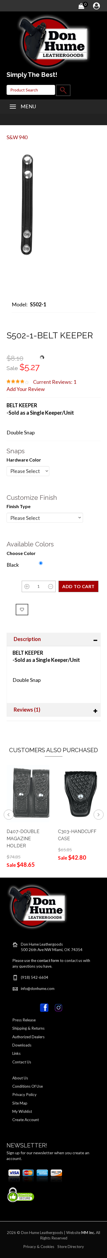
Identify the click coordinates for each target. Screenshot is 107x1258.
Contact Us (21, 1062)
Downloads (21, 1045)
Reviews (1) (27, 709)
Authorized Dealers (28, 1037)
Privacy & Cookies (38, 1246)
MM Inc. (88, 1232)
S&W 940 (17, 137)
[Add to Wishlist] (22, 609)
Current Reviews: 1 (54, 382)
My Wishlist (22, 1111)
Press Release (24, 1020)
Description (27, 639)
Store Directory (70, 1246)
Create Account (25, 1119)
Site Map (19, 1103)
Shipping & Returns (28, 1028)
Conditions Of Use (27, 1086)
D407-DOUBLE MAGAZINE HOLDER (23, 838)
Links (16, 1053)
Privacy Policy (24, 1094)
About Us (20, 1078)
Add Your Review (26, 389)
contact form (48, 960)
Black (13, 565)
